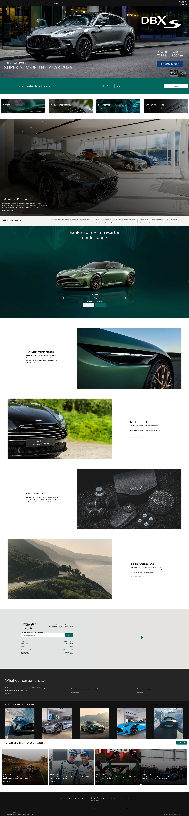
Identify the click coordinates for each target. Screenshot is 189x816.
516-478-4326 (68, 641)
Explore (101, 305)
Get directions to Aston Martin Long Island (32, 632)
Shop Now (29, 506)
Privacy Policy (164, 814)
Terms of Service (82, 798)
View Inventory (30, 366)
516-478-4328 (68, 650)
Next (182, 73)
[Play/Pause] (2, 75)
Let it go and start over (137, 576)
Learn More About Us (8, 210)
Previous (174, 73)
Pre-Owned (108, 86)
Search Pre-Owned (136, 437)
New (99, 86)
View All (182, 742)
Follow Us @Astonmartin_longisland (168, 705)
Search (176, 86)
